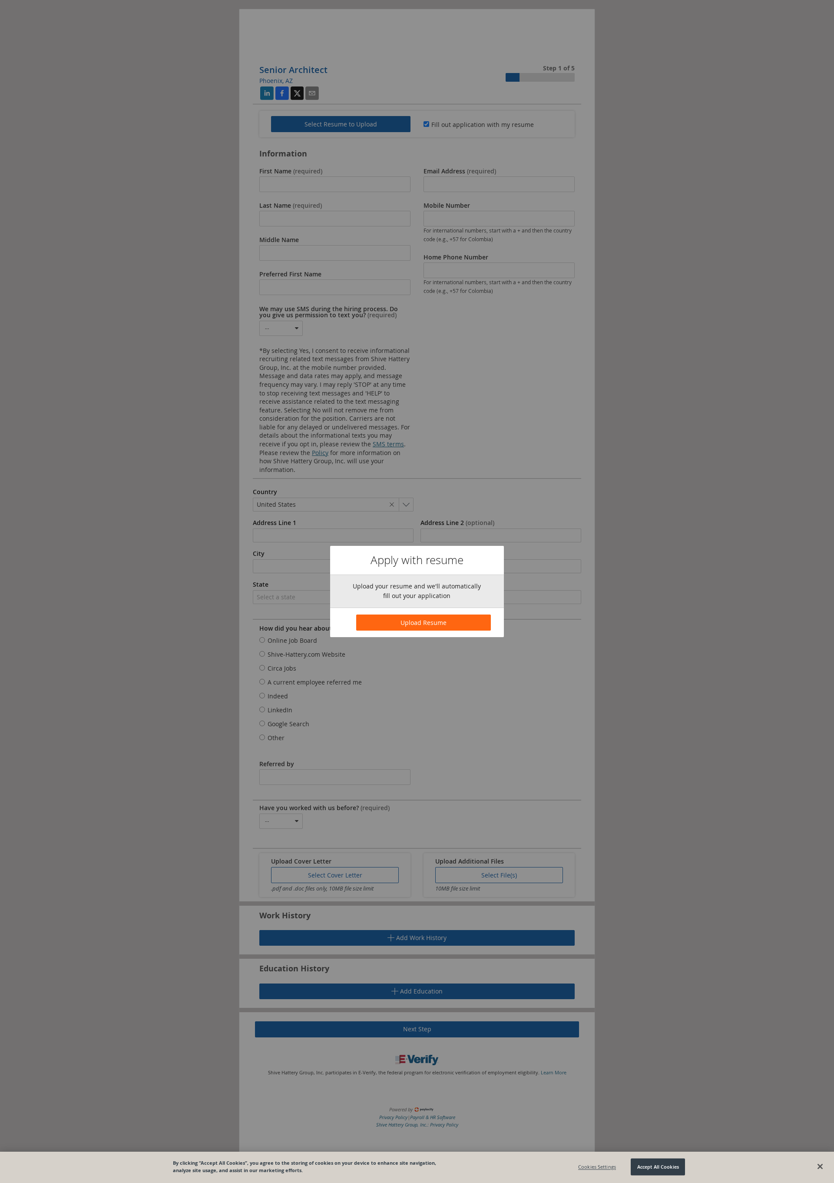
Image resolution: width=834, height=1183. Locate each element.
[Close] (820, 1166)
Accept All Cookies (658, 1166)
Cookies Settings (597, 1166)
